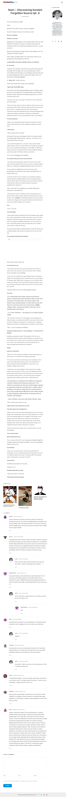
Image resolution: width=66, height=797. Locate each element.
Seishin (58, 28)
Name (4, 775)
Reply (10, 530)
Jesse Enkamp (26, 16)
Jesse (16, 558)
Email (19, 775)
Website (35, 775)
